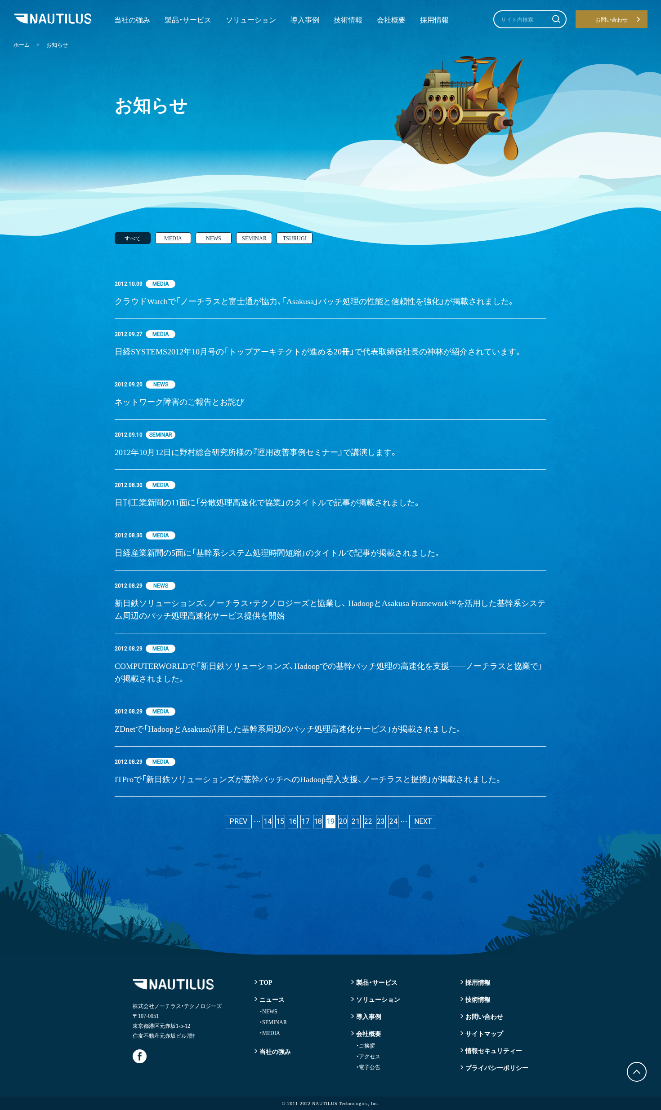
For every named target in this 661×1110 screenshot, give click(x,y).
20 (343, 821)
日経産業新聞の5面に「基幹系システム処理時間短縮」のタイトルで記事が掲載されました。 (278, 552)
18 (318, 821)
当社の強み (132, 19)
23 (381, 821)
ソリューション (251, 19)
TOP (265, 982)
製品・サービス (188, 19)
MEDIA (173, 238)
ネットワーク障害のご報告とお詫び (179, 401)
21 (356, 821)
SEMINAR (254, 238)
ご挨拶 (365, 1045)
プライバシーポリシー (496, 1067)
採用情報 (434, 19)
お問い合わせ (484, 1016)
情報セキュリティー (493, 1050)
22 (368, 821)
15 (280, 821)
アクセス (368, 1056)
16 (293, 821)
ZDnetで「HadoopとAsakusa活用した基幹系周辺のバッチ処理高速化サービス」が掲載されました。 (289, 728)
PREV (238, 821)
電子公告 (368, 1067)
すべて (133, 238)
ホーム (21, 44)
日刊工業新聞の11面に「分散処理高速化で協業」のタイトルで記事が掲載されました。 (268, 502)
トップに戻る (637, 1072)
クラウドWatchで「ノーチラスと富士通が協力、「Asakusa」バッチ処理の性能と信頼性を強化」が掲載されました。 (315, 301)
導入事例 (304, 19)
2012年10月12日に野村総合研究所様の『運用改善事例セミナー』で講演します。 (256, 452)
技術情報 (348, 19)
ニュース (272, 999)
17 (305, 821)
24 (393, 821)
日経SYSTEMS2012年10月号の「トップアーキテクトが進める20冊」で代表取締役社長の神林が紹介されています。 (319, 351)
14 (268, 821)
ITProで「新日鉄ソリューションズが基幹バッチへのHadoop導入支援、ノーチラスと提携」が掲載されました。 (309, 779)
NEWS (213, 238)
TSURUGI (295, 238)
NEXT (423, 821)
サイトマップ (484, 1033)
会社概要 (391, 19)
